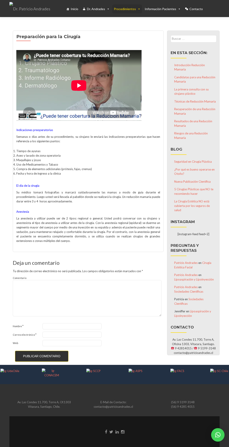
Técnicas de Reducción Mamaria (195, 101)
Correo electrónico (24, 334)
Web (15, 343)
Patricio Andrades (186, 263)
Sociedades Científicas (188, 291)
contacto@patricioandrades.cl (113, 406)
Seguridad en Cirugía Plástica (193, 161)
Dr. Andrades (96, 9)
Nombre (18, 326)
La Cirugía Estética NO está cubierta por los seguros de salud (192, 205)
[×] (218, 435)
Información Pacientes (160, 9)
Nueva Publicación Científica (192, 181)
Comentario (19, 277)
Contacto (196, 9)
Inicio (74, 9)
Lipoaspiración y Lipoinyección (194, 279)
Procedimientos (125, 9)
